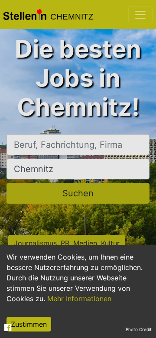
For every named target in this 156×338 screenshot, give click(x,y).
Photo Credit (139, 329)
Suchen (78, 193)
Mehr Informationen (79, 298)
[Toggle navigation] (140, 14)
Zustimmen (29, 324)
